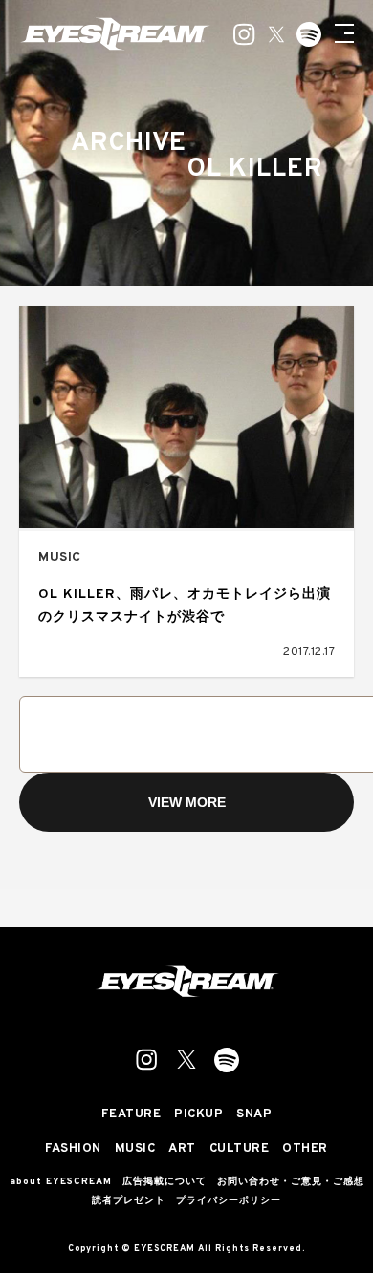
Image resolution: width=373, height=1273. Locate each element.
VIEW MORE (187, 802)
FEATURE (131, 1115)
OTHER (305, 1149)
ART (182, 1149)
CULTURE (239, 1149)
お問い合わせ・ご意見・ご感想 (290, 1182)
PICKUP (198, 1115)
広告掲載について (164, 1182)
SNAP (254, 1115)
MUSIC (59, 557)
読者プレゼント (128, 1201)
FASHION (73, 1149)
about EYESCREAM (61, 1182)
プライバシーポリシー (228, 1201)
